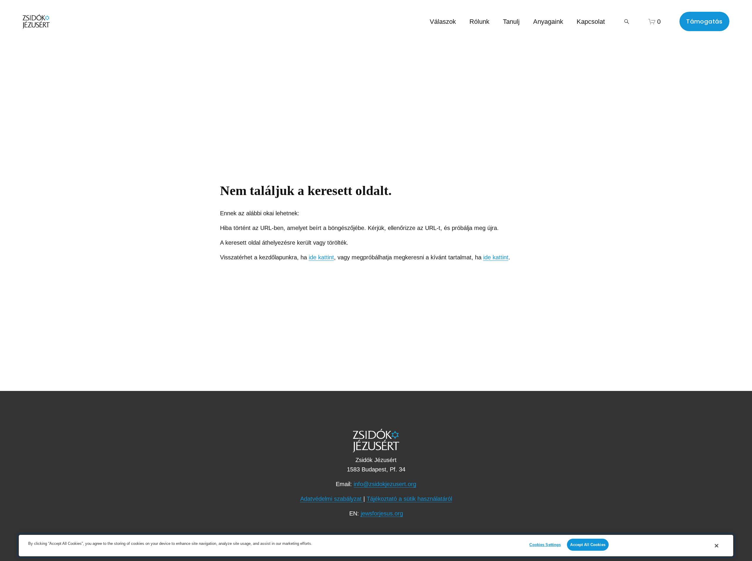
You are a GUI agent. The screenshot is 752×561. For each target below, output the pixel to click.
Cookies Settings (545, 544)
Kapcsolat (591, 21)
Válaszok (443, 21)
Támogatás (704, 21)
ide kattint (321, 257)
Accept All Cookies (587, 544)
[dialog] (376, 545)
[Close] (716, 545)
